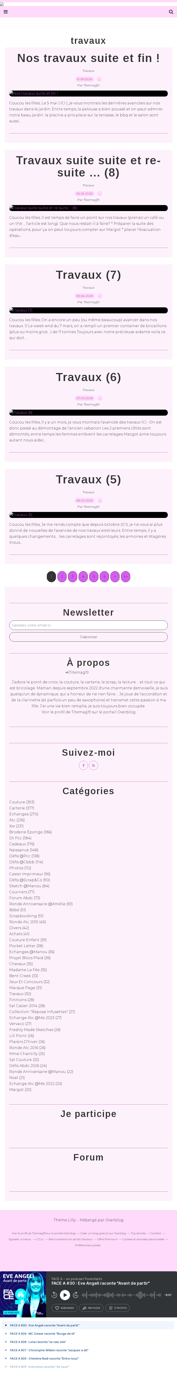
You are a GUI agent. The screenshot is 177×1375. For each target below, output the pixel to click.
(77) (22, 892)
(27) (42, 1012)
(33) (23, 976)
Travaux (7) (88, 274)
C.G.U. (40, 1239)
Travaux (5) (88, 479)
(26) (35, 1030)
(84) (29, 886)
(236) (17, 820)
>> (126, 576)
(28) (21, 1000)
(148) (23, 850)
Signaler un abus (20, 1239)
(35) (21, 964)
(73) (24, 898)
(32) (29, 982)
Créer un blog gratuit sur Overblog (103, 1233)
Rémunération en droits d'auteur (71, 1239)
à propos (120, 1308)
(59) (41, 904)
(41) (19, 934)
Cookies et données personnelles (143, 1239)
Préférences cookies (87, 1245)
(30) (20, 994)
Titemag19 (81, 712)
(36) (32, 952)
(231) (16, 826)
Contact (155, 1233)
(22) (41, 1071)
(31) (25, 988)
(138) (24, 856)
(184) (20, 838)
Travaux (88, 71)
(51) (17, 910)
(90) (29, 880)
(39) (28, 940)
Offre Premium (107, 1239)
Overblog (114, 1220)
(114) (26, 862)
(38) (26, 946)
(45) (27, 922)
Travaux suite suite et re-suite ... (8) (88, 166)
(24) (28, 1066)
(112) (20, 868)
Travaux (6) (88, 377)
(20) (35, 1083)
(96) (29, 874)
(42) (19, 928)
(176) (22, 844)
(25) (27, 1054)
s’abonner (67, 1308)
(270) (23, 814)
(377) (21, 808)
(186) (30, 832)
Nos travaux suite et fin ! (88, 58)
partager (94, 1308)
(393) (22, 802)
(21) (17, 1077)
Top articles (138, 1233)
